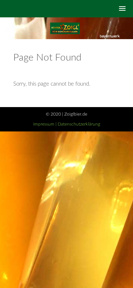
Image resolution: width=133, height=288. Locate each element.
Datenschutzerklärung (79, 124)
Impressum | (45, 124)
